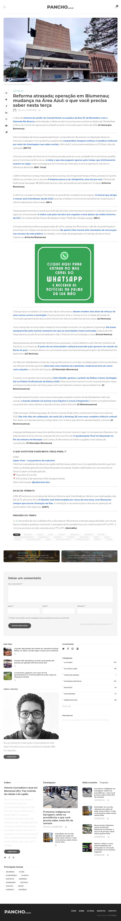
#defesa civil (74, 534)
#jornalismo (84, 537)
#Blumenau (28, 534)
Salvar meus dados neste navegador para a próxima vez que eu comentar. (39, 618)
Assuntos (101, 911)
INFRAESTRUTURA (90, 700)
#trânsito (97, 539)
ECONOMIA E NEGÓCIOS (90, 681)
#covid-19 (24, 875)
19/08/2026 (99, 855)
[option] (31, 664)
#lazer (96, 537)
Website (81, 606)
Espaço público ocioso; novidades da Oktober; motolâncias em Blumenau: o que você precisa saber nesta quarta (36, 557)
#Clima (50, 534)
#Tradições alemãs (82, 539)
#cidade (40, 534)
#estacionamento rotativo (24, 537)
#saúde (48, 539)
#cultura (62, 534)
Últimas (90, 911)
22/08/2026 (57, 827)
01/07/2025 (31, 110)
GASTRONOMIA (90, 694)
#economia (89, 534)
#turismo (109, 539)
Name (10, 606)
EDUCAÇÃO (90, 687)
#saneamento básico (34, 539)
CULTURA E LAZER (90, 669)
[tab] (89, 782)
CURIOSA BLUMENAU (90, 675)
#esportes (101, 534)
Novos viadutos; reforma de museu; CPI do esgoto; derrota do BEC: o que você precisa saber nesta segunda (85, 557)
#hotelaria (58, 537)
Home (73, 911)
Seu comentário (15, 584)
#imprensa (70, 537)
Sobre (81, 911)
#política (9, 886)
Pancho (22, 110)
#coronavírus (11, 875)
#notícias (18, 539)
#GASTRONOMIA (43, 537)
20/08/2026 (99, 837)
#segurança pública (63, 539)
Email (45, 606)
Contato (112, 911)
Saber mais (11, 757)
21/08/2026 (99, 818)
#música (107, 537)
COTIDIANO (18, 91)
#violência (23, 889)
